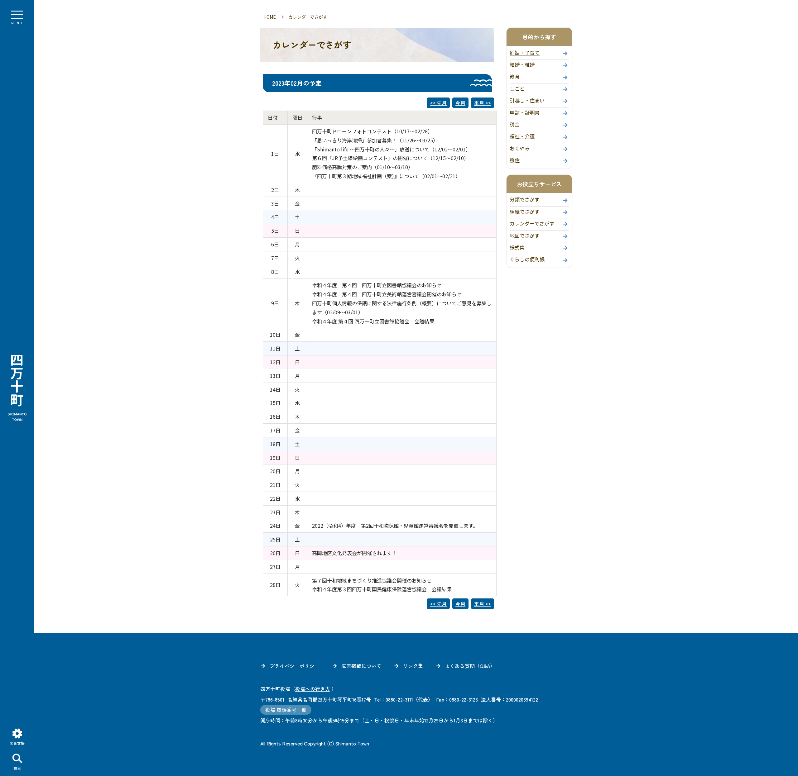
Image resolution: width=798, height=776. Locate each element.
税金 (515, 124)
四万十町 (17, 388)
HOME (269, 17)
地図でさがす (525, 235)
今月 (460, 103)
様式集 (517, 247)
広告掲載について (361, 665)
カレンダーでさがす (532, 223)
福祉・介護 (522, 136)
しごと (517, 88)
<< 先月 (438, 103)
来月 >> (482, 103)
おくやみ (520, 148)
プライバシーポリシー (295, 665)
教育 (515, 76)
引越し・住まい (527, 100)
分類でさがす (525, 199)
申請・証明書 (525, 112)
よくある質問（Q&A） (470, 665)
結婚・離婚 (522, 64)
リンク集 (413, 665)
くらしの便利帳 (527, 259)
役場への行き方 (312, 689)
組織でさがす (525, 211)
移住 (515, 160)
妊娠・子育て (525, 52)
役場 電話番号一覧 (285, 709)
